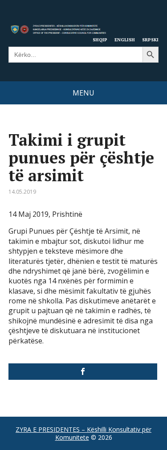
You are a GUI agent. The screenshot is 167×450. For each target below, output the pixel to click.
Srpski (150, 39)
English (124, 39)
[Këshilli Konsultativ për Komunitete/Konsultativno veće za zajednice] (83, 371)
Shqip (100, 39)
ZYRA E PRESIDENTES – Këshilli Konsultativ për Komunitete (83, 433)
